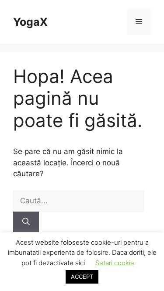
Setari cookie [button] (114, 263)
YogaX (30, 21)
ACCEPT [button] (82, 276)
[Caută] (26, 222)
